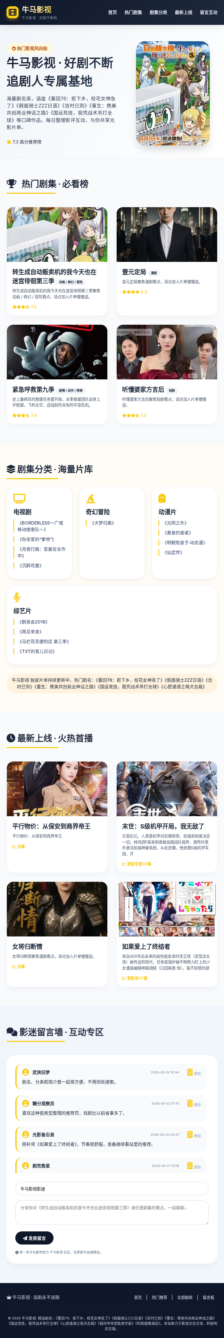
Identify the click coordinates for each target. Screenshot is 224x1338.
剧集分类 (158, 12)
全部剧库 (185, 1297)
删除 (197, 1073)
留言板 (208, 1297)
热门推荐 (159, 1297)
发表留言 (36, 1238)
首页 (112, 12)
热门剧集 (133, 12)
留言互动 (208, 12)
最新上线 (183, 12)
